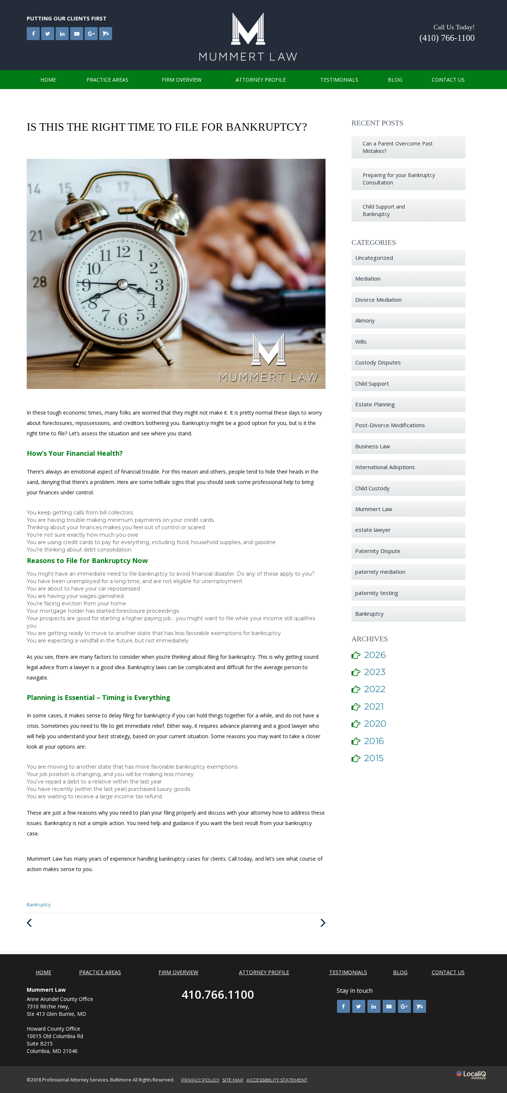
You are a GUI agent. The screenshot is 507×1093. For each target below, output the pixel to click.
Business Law (372, 446)
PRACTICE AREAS (107, 79)
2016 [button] (374, 741)
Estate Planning (375, 404)
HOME (48, 79)
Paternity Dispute (377, 550)
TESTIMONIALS (339, 79)
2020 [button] (375, 723)
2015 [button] (374, 758)
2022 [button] (375, 689)
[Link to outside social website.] (105, 33)
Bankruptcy (38, 904)
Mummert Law (373, 509)
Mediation (367, 278)
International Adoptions (385, 467)
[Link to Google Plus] (91, 33)
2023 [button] (375, 672)
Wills (361, 341)
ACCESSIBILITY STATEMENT (276, 1080)
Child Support (372, 383)
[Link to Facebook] (33, 33)
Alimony (365, 320)
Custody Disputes (378, 362)
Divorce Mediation (378, 299)
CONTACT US (448, 79)
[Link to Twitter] (47, 33)
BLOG (395, 79)
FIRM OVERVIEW (182, 79)
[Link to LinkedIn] (62, 33)
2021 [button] (374, 706)
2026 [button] (375, 654)
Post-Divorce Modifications (390, 425)
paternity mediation (380, 571)
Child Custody (372, 488)
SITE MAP (232, 1080)
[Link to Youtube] (76, 33)
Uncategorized (374, 257)
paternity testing (376, 592)
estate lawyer (373, 529)
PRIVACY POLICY (200, 1080)
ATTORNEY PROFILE (261, 79)
